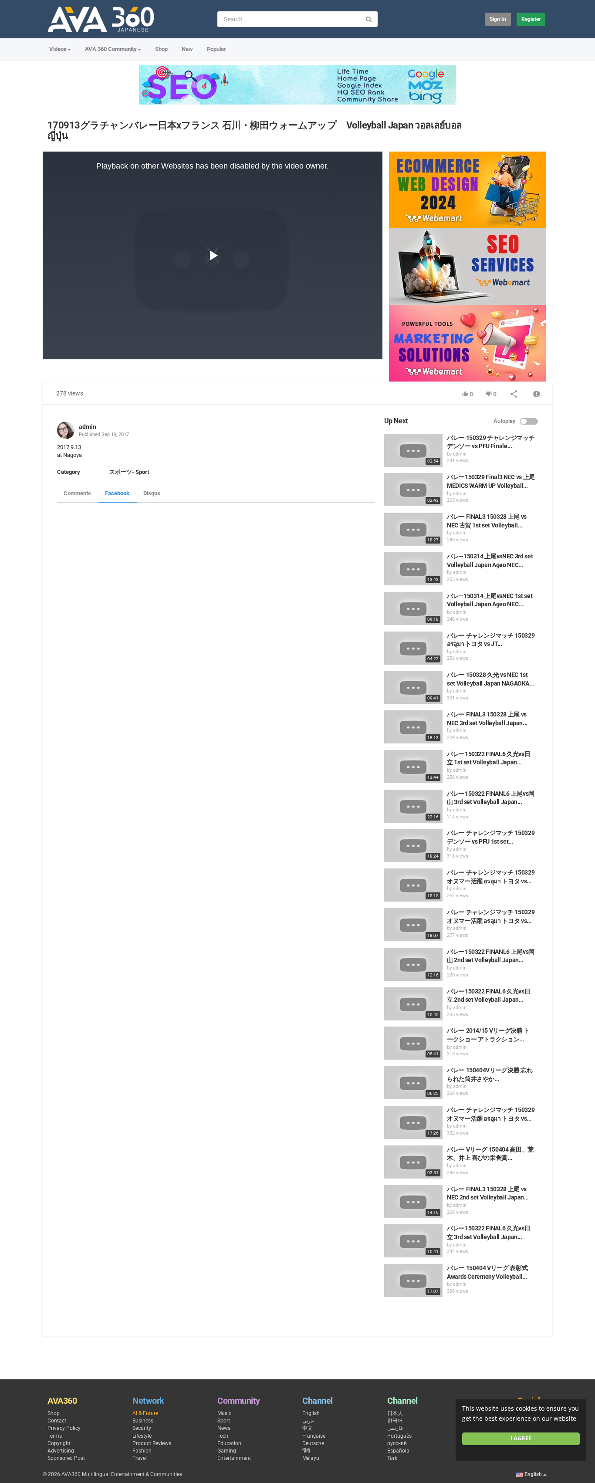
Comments (77, 493)
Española (398, 1451)
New (187, 49)
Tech (222, 1436)
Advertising (60, 1451)
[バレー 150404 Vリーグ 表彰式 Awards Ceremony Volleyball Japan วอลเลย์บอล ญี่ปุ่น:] (413, 1280)
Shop (161, 49)
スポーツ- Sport (129, 472)
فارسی (395, 1428)
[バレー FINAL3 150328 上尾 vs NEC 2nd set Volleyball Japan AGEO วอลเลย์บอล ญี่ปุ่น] (413, 1201)
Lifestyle (142, 1436)
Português (399, 1436)
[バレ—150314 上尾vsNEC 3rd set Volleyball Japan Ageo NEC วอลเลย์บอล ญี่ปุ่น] (413, 568)
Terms (54, 1436)
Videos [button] (58, 49)
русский (397, 1443)
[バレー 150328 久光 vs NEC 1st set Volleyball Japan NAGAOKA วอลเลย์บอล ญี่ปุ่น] (413, 687)
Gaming (226, 1451)
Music (224, 1413)
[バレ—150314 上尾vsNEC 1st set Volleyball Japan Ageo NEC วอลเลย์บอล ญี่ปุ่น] (413, 608)
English (311, 1413)
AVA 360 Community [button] (111, 49)
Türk (392, 1458)
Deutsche (313, 1443)
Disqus (151, 493)
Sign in (498, 19)
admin (87, 426)
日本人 (395, 1413)
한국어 (395, 1421)
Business (142, 1421)
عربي (308, 1421)
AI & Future (145, 1413)
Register (531, 19)
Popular (216, 49)
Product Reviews (151, 1443)
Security (141, 1428)
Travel (139, 1458)
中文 (307, 1428)
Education (229, 1443)
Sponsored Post (66, 1458)
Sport (223, 1421)
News (223, 1428)
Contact (56, 1421)
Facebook (117, 493)
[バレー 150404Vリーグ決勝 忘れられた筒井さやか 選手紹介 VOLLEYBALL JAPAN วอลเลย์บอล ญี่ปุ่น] (413, 1082)
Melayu (310, 1458)
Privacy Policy (64, 1428)
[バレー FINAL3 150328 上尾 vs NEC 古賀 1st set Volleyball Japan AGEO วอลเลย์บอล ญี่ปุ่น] (413, 529)
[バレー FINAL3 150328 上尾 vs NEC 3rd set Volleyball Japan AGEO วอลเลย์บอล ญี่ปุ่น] (413, 726)
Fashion (142, 1451)
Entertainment (234, 1458)
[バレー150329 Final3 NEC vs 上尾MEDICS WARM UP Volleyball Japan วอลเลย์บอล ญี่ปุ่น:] (413, 489)
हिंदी (306, 1451)
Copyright (59, 1443)
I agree (520, 1438)
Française (313, 1436)
